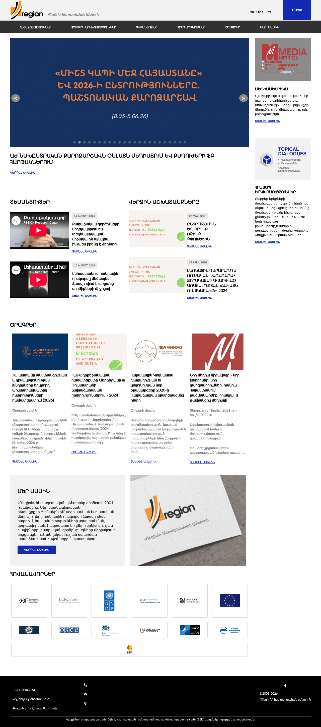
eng (260, 12)
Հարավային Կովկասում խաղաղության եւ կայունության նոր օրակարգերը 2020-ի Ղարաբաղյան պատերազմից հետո (157, 387)
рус (269, 12)
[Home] (27, 10)
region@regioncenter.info (31, 699)
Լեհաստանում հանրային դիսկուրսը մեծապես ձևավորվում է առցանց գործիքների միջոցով (95, 281)
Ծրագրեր (23, 324)
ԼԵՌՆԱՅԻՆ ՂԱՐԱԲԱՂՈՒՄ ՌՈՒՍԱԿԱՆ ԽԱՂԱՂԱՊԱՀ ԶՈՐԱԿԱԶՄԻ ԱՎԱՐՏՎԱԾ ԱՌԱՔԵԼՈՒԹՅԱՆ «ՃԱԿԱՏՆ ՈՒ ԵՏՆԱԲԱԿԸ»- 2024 (212, 280)
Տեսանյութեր (146, 27)
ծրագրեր (232, 27)
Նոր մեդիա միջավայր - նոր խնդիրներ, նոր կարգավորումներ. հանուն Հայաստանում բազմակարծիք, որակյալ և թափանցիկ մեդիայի (214, 387)
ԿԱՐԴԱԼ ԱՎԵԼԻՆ (22, 172)
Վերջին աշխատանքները (164, 201)
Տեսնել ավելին (84, 251)
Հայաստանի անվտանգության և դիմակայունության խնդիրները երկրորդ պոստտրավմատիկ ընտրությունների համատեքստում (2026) (39, 387)
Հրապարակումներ (191, 27)
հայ (252, 12)
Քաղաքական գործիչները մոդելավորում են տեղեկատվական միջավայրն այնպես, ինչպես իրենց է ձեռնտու (95, 233)
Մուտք (297, 10)
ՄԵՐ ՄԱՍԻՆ (269, 27)
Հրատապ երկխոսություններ (93, 27)
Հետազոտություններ (35, 27)
